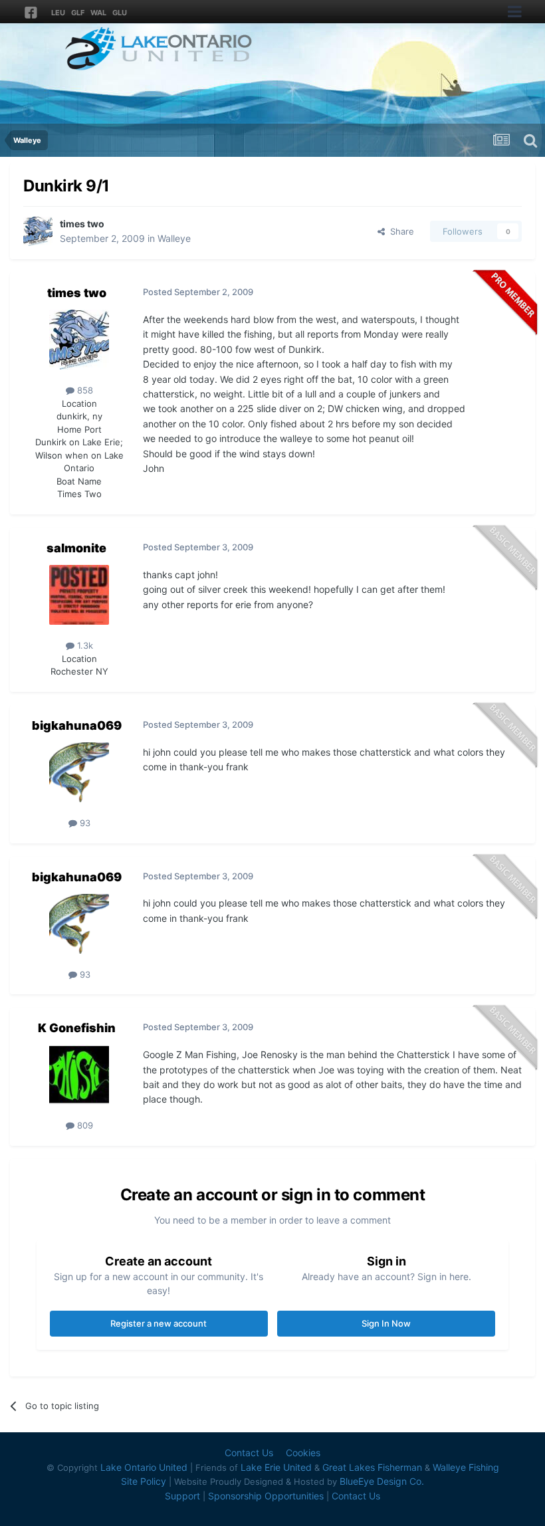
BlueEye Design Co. (382, 1481)
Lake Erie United (276, 1467)
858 (83, 390)
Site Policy (143, 1481)
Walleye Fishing (466, 1467)
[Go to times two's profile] (38, 231)
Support (182, 1495)
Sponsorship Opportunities (266, 1495)
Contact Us (249, 1452)
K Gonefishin (77, 1028)
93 (83, 823)
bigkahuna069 (77, 725)
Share (399, 231)
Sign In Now (386, 1323)
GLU (119, 12)
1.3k (83, 645)
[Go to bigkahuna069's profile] (79, 772)
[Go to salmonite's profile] (79, 595)
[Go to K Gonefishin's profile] (79, 1075)
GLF (77, 12)
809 (83, 1125)
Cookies (303, 1452)
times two (82, 223)
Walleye (174, 238)
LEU (58, 12)
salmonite (76, 548)
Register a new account (158, 1323)
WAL (98, 12)
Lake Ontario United (143, 1467)
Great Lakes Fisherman (372, 1467)
